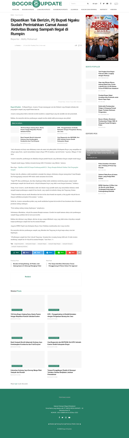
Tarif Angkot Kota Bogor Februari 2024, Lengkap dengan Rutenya (106, 73)
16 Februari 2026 (92, 157)
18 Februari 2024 (103, 180)
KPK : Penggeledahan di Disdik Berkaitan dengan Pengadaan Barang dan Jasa (69, 129)
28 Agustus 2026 (25, 133)
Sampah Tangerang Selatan (19, 246)
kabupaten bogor (31, 243)
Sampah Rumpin (67, 243)
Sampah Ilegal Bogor (55, 243)
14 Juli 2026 (102, 193)
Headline (15, 9)
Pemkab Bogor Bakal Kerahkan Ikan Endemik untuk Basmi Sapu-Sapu (108, 97)
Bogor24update (28, 9)
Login (95, 3)
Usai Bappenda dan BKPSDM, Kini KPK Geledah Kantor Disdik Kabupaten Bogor (68, 139)
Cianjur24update (43, 9)
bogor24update (19, 243)
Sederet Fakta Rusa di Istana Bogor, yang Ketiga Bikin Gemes (107, 176)
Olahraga (74, 9)
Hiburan (113, 9)
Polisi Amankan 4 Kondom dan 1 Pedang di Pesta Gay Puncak (107, 165)
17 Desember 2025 (104, 114)
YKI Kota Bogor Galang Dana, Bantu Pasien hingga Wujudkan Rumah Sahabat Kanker (32, 129)
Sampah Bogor (42, 243)
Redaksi (18, 45)
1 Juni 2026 (102, 90)
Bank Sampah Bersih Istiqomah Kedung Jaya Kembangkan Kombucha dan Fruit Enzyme (31, 139)
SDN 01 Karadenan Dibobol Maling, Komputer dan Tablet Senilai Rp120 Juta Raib (100, 153)
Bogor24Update (67, 429)
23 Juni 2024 (27, 45)
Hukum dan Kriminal (89, 9)
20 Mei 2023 (102, 127)
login (16, 384)
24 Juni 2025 (102, 170)
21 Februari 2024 (103, 77)
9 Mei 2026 (102, 101)
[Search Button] (88, 4)
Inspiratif (103, 9)
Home (12, 15)
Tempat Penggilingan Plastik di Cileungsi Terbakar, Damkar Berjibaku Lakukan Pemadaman (62, 372)
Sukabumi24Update (60, 9)
